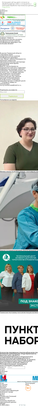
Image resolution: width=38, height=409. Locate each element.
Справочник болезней (8, 396)
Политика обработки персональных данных (8, 401)
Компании (3, 11)
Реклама (3, 388)
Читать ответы (33, 50)
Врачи (2, 12)
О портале (3, 385)
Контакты (3, 386)
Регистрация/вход (30, 383)
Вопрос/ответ (5, 398)
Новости (10, 38)
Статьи (2, 368)
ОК (35, 4)
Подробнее (6, 7)
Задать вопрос (33, 45)
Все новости (6, 88)
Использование (5, 389)
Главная (3, 38)
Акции (2, 14)
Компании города (6, 392)
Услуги (2, 370)
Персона (3, 374)
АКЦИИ (2, 404)
